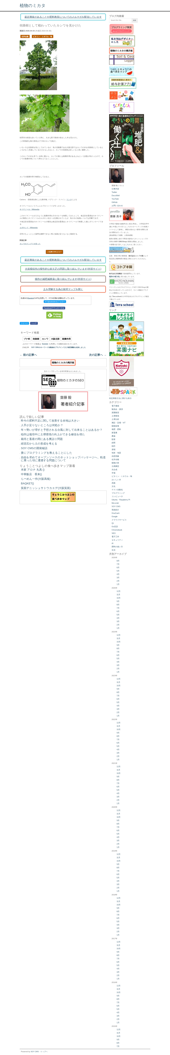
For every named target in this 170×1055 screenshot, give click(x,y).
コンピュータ (117, 496)
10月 (118, 598)
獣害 (113, 439)
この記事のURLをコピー (54, 252)
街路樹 (36, 339)
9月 (118, 601)
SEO (114, 533)
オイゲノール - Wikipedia (29, 209)
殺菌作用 (66, 339)
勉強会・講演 (117, 409)
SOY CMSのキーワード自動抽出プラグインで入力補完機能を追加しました (58, 347)
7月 (118, 564)
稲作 (113, 446)
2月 (118, 581)
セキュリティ (117, 540)
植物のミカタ (33, 5)
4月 (118, 574)
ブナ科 (27, 339)
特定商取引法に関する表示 (120, 398)
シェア (34, 323)
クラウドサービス (119, 520)
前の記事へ (28, 354)
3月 (118, 577)
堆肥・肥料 (116, 429)
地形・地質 (116, 453)
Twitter (114, 192)
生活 (113, 550)
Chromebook (117, 530)
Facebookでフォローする (54, 308)
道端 (113, 449)
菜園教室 (115, 412)
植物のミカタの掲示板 (63, 362)
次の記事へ (98, 354)
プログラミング (118, 493)
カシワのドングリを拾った (30, 244)
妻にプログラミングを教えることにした (46, 452)
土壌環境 (115, 416)
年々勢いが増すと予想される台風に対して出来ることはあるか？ (61, 429)
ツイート (24, 323)
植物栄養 (115, 426)
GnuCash (115, 513)
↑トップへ (44, 1052)
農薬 (113, 436)
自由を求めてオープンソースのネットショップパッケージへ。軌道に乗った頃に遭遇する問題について (63, 459)
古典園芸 (115, 466)
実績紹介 (115, 510)
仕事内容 (115, 189)
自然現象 (115, 456)
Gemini (31, 298)
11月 (118, 594)
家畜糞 (114, 433)
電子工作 (115, 537)
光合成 (114, 469)
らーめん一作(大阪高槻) (35, 478)
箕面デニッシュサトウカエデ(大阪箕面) (46, 488)
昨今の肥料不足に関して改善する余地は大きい (50, 420)
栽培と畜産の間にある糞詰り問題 (42, 439)
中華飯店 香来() (31, 474)
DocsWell (115, 195)
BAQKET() (27, 483)
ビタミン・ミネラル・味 (42, 36)
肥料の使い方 (117, 547)
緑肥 (113, 443)
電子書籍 (115, 406)
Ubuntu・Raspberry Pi (121, 500)
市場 (113, 473)
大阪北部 (55, 339)
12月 (118, 591)
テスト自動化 (117, 490)
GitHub (114, 202)
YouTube (115, 199)
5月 (118, 571)
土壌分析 (115, 419)
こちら (128, 244)
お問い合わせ (117, 205)
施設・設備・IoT (118, 423)
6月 (118, 567)
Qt (113, 523)
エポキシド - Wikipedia (29, 228)
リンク (69, 200)
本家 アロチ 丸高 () (32, 469)
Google (114, 516)
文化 (113, 486)
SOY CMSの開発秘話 (34, 448)
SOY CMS (116, 506)
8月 (118, 561)
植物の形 (115, 463)
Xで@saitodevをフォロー (55, 302)
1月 (118, 584)
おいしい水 (116, 480)
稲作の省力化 (114, 277)
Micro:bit (115, 503)
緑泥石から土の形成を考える (39, 443)
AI (112, 543)
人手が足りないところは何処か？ (42, 425)
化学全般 (25, 36)
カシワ (45, 339)
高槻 (113, 483)
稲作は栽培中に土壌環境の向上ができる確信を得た (53, 434)
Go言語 (115, 526)
